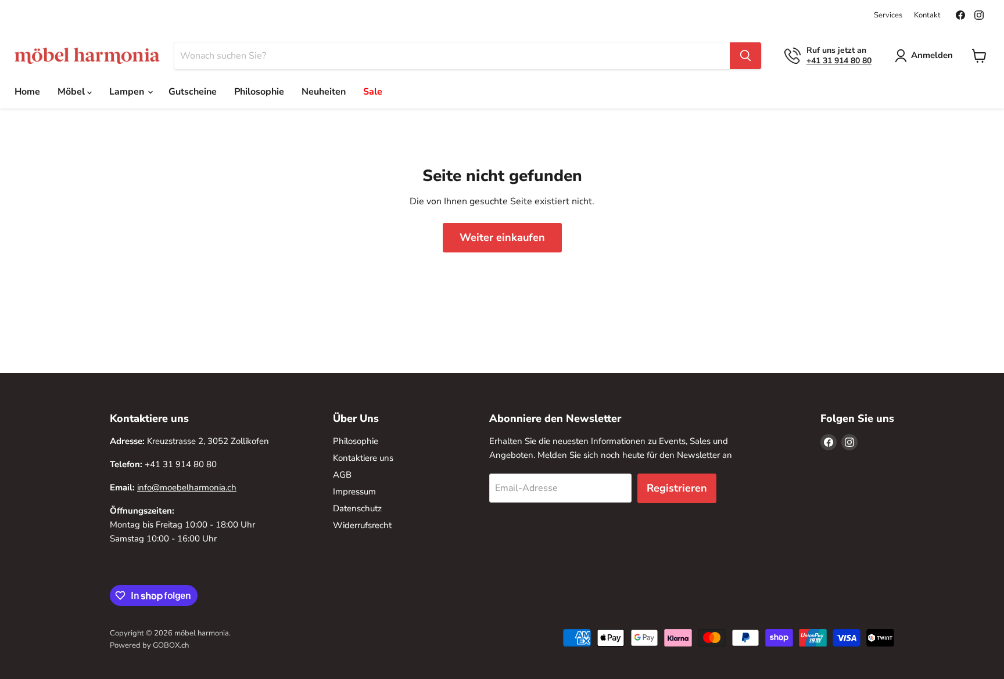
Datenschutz (357, 508)
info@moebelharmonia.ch (186, 487)
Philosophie (259, 91)
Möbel (72, 91)
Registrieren (677, 488)
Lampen (127, 91)
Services (888, 15)
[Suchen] (745, 55)
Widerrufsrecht (362, 525)
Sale (372, 91)
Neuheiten (324, 91)
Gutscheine (192, 91)
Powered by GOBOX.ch (149, 645)
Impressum (354, 491)
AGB (342, 475)
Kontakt (927, 15)
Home (27, 91)
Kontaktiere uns (363, 458)
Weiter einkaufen (502, 237)
